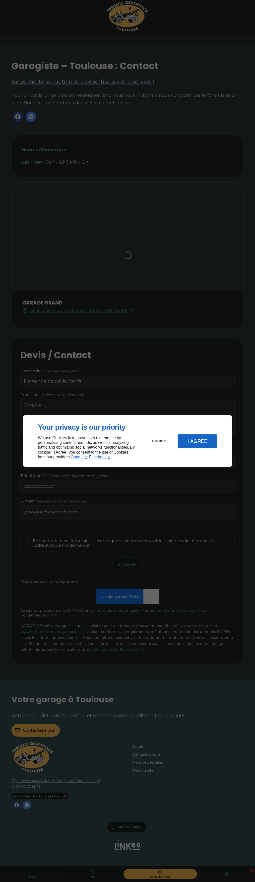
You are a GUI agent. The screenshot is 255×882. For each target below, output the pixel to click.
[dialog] (127, 441)
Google (77, 457)
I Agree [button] (197, 441)
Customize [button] (159, 441)
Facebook (98, 457)
